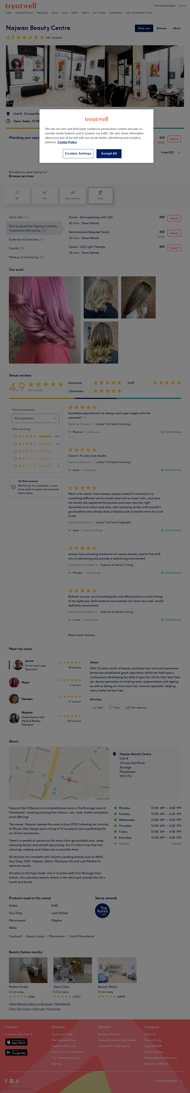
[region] (96, 136)
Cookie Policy (67, 142)
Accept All (109, 153)
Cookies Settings (78, 153)
